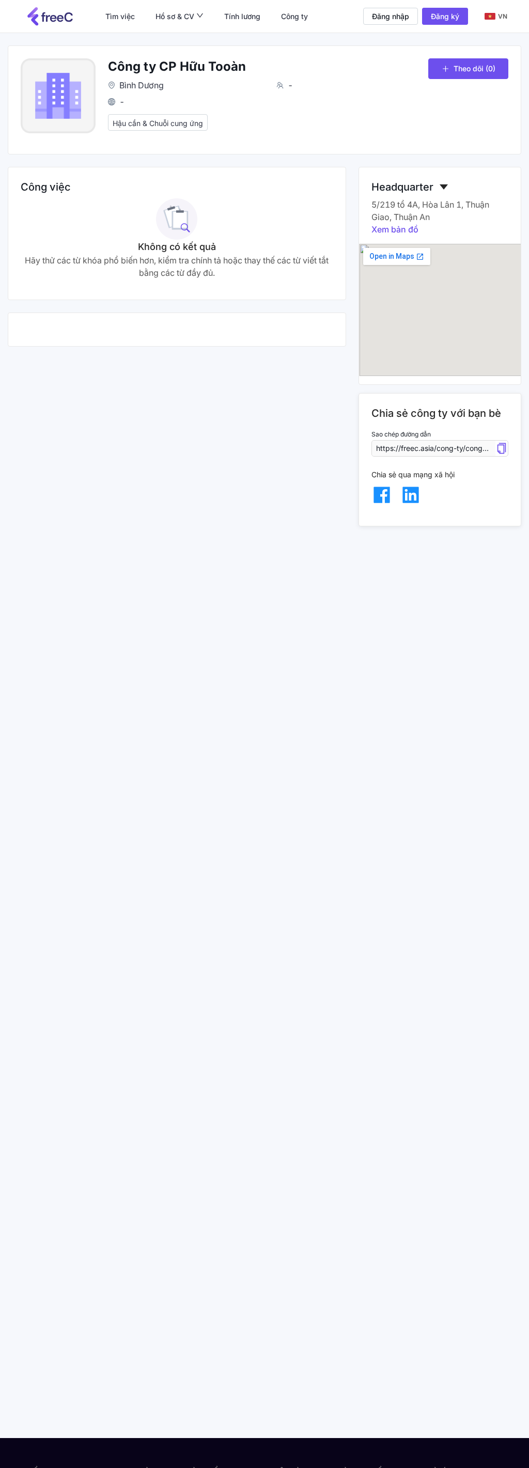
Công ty (294, 16)
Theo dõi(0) (474, 68)
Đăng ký (445, 16)
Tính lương (242, 16)
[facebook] (381, 495)
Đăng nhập (390, 16)
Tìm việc (120, 16)
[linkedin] (410, 495)
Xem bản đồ (394, 229)
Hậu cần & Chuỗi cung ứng (158, 123)
